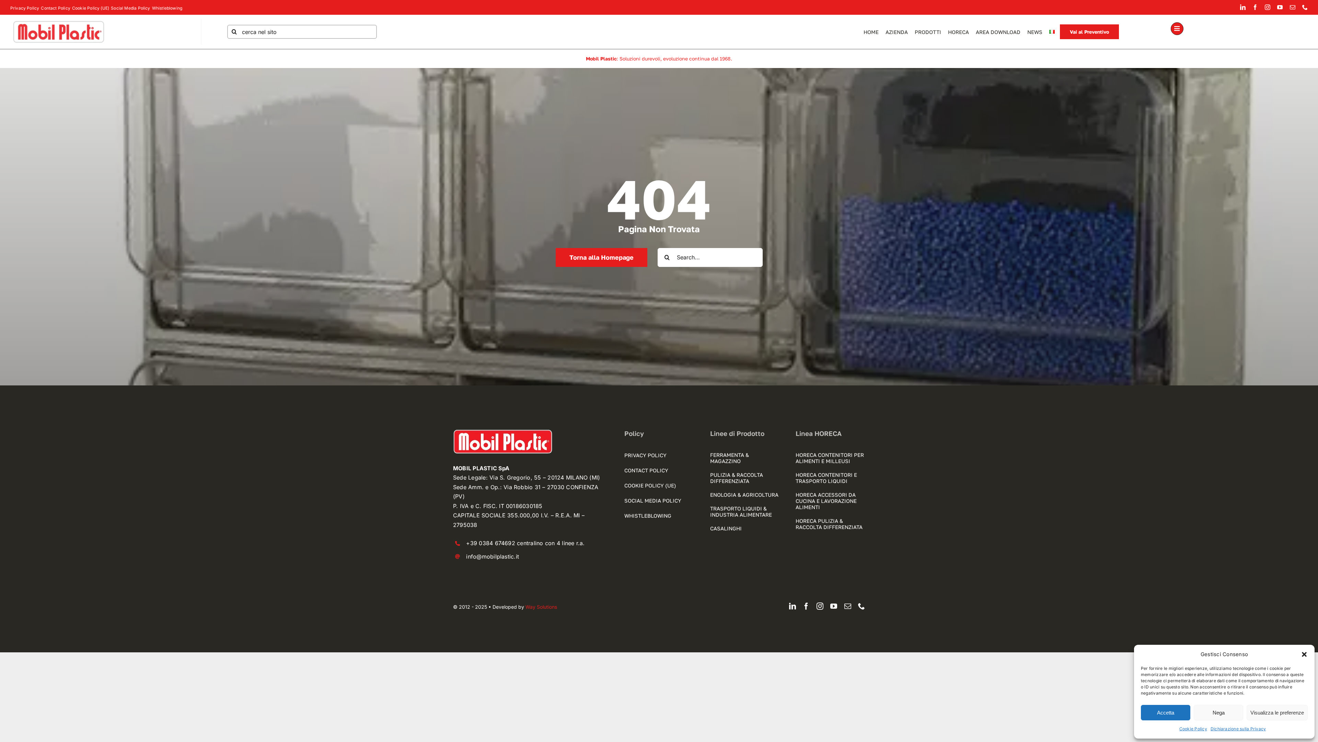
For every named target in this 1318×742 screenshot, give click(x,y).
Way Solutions (541, 607)
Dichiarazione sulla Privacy (1238, 728)
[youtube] (1280, 7)
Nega (1219, 713)
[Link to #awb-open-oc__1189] (1177, 28)
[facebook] (1255, 7)
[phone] (1305, 7)
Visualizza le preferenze (1277, 713)
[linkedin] (1243, 7)
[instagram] (1267, 7)
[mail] (1292, 7)
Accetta (1165, 713)
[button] (1304, 654)
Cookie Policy (1193, 728)
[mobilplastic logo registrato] (58, 21)
